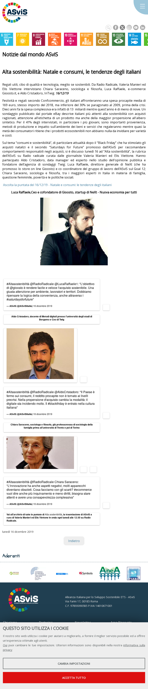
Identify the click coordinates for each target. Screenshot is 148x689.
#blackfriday (56, 403)
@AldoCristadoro (66, 392)
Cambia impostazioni (74, 663)
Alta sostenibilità (53, 514)
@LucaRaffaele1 (66, 284)
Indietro (74, 541)
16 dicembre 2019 (42, 305)
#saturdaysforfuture (20, 299)
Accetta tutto (74, 678)
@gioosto (16, 287)
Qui (5, 645)
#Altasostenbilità (18, 284)
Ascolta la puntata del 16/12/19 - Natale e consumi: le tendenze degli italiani (57, 185)
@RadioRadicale (42, 284)
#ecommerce (83, 489)
